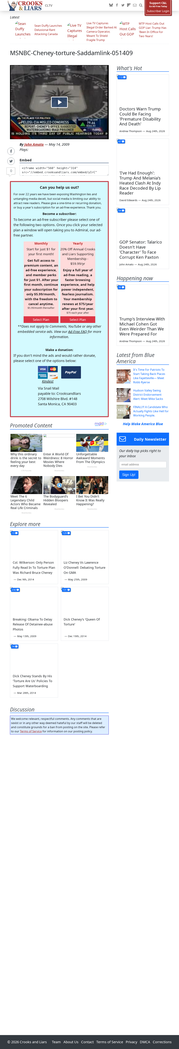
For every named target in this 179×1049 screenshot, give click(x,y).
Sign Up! (128, 475)
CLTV (48, 5)
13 (13, 533)
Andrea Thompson (130, 131)
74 (13, 646)
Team (56, 1042)
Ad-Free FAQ (77, 331)
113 (120, 77)
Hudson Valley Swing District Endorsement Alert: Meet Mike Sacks (148, 395)
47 (119, 141)
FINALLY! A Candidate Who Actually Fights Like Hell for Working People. (151, 411)
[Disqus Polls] (59, 782)
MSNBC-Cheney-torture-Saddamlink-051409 (71, 53)
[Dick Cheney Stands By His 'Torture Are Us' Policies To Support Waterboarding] (34, 657)
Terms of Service (31, 731)
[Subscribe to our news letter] (135, 5)
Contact (87, 1042)
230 (14, 589)
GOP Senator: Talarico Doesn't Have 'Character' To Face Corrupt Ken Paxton (140, 249)
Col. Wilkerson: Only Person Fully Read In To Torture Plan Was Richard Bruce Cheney (34, 567)
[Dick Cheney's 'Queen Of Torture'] (85, 600)
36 (119, 287)
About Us (70, 1042)
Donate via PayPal (71, 372)
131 (65, 589)
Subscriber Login (158, 11)
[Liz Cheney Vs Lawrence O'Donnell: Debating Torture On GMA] (85, 543)
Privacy (131, 1042)
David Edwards (128, 200)
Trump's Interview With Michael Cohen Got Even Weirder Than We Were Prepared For (142, 326)
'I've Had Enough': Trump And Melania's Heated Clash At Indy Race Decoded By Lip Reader (140, 183)
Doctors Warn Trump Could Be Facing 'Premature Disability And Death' (140, 116)
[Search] (141, 5)
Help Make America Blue (143, 423)
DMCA (145, 1042)
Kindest (47, 381)
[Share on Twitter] (11, 161)
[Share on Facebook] (11, 151)
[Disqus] (59, 875)
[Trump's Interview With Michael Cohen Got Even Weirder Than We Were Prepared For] (143, 299)
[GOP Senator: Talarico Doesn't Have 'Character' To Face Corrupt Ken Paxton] (143, 222)
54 (119, 210)
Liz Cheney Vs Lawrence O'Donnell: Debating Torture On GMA (84, 567)
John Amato (34, 144)
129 (65, 533)
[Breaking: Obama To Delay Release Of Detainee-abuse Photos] (34, 600)
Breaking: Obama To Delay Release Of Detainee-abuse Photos (33, 624)
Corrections (162, 1042)
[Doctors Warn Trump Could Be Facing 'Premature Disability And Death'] (143, 89)
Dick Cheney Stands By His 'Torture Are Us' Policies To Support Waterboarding (32, 681)
